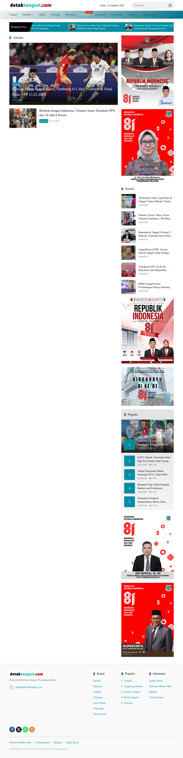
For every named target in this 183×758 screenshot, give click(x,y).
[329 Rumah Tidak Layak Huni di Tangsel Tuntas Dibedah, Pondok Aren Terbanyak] (128, 201)
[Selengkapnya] (49, 674)
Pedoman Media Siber (160, 686)
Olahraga (17, 84)
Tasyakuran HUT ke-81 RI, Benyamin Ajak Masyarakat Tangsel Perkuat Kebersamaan (154, 268)
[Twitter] (19, 729)
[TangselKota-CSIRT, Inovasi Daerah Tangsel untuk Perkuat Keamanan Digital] (167, 27)
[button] (170, 5)
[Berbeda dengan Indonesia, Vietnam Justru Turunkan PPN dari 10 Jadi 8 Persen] (22, 118)
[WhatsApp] (25, 729)
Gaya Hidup (99, 703)
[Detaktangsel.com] (30, 5)
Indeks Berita (156, 680)
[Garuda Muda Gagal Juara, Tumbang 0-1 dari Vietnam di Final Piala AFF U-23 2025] (63, 74)
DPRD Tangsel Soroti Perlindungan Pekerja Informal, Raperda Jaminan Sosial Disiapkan (156, 286)
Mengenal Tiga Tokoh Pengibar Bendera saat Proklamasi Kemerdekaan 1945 (153, 486)
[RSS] (32, 729)
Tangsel (97, 692)
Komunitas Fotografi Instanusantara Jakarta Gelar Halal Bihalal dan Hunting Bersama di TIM (151, 500)
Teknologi (98, 708)
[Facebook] (12, 729)
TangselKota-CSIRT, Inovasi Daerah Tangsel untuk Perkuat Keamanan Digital (154, 251)
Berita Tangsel (131, 697)
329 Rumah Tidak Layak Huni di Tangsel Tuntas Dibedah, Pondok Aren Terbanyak (155, 200)
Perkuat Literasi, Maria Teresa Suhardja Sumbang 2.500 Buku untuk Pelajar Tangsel (79, 27)
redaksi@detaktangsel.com (28, 687)
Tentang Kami (156, 697)
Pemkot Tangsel (132, 692)
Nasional (43, 121)
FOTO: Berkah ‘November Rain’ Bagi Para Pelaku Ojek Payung (154, 459)
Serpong (128, 703)
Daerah (96, 680)
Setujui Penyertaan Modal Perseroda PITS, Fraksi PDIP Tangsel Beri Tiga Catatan (152, 473)
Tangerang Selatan (133, 686)
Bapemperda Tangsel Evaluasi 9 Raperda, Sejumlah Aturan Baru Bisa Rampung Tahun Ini (136, 27)
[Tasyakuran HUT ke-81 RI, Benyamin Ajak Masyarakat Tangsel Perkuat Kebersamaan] (128, 270)
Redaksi (153, 692)
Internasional (99, 714)
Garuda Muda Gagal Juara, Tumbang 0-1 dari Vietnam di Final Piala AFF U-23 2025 (62, 92)
